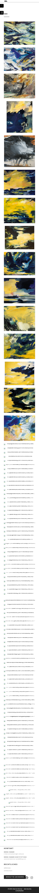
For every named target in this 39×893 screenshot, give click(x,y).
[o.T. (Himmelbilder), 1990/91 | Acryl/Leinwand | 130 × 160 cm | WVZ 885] (19, 385)
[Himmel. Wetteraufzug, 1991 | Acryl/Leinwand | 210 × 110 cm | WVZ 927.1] (19, 608)
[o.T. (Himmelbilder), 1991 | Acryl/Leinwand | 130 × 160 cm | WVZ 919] (19, 572)
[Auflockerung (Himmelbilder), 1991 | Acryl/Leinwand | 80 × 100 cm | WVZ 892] (19, 460)
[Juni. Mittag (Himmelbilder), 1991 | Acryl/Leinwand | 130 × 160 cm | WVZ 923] (19, 589)
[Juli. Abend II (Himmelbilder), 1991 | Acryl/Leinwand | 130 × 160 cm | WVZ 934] (19, 650)
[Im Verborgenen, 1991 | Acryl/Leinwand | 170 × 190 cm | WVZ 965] (19, 785)
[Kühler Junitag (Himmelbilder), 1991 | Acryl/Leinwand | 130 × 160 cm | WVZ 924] (19, 593)
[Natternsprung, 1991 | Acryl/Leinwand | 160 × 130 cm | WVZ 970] (19, 806)
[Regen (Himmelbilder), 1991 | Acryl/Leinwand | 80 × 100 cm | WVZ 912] (19, 543)
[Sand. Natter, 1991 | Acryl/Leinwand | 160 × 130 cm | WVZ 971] (19, 810)
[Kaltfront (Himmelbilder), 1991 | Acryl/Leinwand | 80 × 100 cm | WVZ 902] (19, 502)
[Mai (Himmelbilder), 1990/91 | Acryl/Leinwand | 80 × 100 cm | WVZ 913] (19, 547)
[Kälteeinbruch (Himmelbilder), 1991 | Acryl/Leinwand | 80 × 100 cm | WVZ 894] (19, 468)
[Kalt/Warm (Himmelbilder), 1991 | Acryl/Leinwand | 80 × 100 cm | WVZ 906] (19, 518)
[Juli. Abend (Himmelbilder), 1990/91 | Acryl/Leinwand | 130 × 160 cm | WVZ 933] (19, 646)
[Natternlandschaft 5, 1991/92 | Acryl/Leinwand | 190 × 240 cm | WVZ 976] (19, 831)
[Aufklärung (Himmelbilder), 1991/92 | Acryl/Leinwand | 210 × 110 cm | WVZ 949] (19, 712)
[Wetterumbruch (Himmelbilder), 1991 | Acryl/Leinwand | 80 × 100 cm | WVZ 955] (19, 737)
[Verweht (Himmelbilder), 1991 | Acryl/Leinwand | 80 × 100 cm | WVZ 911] (19, 539)
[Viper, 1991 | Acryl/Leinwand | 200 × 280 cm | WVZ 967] (19, 794)
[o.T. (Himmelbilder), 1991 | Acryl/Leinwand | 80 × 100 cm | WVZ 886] (19, 412)
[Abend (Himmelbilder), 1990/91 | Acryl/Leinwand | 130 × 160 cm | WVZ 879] (19, 223)
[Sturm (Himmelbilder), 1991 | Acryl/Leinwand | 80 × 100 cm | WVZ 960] (19, 758)
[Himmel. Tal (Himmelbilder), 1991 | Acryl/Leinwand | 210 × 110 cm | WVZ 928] (19, 625)
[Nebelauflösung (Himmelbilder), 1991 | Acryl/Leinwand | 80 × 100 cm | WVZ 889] (19, 448)
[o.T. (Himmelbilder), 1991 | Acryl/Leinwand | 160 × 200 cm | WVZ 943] (19, 687)
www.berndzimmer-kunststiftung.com (15, 859)
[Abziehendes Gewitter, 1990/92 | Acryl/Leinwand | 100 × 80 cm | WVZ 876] (19, 132)
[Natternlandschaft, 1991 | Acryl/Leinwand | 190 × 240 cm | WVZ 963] (19, 777)
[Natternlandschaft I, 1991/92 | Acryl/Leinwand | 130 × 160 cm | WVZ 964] (19, 781)
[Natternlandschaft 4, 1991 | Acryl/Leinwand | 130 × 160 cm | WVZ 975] (19, 827)
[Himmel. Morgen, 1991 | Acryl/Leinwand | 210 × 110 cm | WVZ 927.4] (19, 621)
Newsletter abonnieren (15, 877)
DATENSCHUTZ (8, 871)
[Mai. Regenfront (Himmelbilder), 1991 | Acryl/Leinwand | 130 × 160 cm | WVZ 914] (19, 551)
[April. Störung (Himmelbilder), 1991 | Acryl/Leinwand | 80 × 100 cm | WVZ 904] (19, 510)
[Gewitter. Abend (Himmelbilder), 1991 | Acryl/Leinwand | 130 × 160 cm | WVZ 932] (19, 641)
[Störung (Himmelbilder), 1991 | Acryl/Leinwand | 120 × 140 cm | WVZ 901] (19, 497)
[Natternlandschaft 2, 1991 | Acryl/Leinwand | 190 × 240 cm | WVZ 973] (19, 819)
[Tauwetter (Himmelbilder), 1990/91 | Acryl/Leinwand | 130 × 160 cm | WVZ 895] (19, 473)
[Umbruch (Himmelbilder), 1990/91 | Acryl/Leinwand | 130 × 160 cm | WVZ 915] (19, 556)
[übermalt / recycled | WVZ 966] (19, 789)
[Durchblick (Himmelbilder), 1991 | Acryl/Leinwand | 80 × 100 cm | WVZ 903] (19, 506)
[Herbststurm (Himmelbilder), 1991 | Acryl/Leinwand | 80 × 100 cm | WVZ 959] (19, 754)
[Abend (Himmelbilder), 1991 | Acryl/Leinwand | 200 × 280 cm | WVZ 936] (19, 658)
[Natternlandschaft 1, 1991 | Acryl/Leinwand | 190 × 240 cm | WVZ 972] (19, 814)
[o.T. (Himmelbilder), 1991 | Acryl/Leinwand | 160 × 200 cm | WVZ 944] (19, 691)
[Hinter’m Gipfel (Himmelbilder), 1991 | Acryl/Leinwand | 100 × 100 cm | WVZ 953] (19, 729)
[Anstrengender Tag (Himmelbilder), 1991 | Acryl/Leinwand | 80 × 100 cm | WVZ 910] (19, 535)
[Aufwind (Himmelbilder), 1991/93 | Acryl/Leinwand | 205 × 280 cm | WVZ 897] (19, 481)
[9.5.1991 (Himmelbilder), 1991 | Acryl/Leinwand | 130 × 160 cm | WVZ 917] (19, 564)
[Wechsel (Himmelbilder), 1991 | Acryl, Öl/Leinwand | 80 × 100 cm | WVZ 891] (19, 456)
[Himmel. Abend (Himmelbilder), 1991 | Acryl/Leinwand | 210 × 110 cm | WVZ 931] (19, 637)
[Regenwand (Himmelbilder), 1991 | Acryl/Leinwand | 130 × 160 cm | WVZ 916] (19, 560)
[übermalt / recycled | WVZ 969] (19, 802)
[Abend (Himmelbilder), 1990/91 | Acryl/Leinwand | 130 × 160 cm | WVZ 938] (19, 666)
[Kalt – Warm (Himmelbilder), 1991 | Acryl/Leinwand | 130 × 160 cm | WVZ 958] (19, 749)
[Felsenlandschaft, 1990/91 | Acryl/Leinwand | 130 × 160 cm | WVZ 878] (19, 195)
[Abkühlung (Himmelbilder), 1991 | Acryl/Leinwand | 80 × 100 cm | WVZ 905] (19, 514)
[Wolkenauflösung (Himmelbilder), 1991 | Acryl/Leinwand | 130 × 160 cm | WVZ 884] (19, 358)
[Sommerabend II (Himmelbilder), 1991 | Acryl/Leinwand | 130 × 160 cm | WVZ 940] (19, 675)
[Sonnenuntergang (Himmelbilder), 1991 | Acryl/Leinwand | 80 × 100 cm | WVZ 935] (19, 654)
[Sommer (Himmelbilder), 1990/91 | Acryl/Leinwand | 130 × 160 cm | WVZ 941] (19, 679)
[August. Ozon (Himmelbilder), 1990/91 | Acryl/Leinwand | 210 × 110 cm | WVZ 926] (19, 604)
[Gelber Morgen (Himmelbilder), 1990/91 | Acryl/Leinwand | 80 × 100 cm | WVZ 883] (19, 330)
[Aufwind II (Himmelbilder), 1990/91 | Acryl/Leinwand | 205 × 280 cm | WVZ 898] (19, 485)
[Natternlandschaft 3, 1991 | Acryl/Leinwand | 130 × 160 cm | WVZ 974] (19, 823)
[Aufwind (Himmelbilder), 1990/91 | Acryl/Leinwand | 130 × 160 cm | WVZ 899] (19, 489)
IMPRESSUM (7, 868)
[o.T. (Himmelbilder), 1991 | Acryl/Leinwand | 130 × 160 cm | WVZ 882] (19, 303)
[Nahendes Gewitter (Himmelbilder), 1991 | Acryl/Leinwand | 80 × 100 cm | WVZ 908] (19, 527)
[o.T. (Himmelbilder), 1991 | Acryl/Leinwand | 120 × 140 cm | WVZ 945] (19, 695)
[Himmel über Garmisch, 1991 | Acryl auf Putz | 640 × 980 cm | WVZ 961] (19, 765)
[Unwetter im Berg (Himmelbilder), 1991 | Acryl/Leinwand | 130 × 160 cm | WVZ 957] (19, 745)
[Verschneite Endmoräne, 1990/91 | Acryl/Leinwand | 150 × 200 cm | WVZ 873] (19, 44)
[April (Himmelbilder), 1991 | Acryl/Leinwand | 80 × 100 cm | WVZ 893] (19, 464)
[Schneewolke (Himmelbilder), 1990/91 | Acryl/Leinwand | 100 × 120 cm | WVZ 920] (19, 576)
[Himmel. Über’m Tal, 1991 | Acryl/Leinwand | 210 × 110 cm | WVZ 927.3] (19, 616)
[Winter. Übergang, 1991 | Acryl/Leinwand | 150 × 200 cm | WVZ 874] (19, 70)
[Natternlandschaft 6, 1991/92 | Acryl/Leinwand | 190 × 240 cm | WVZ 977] (19, 835)
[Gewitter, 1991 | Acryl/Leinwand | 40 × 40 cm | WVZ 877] (19, 166)
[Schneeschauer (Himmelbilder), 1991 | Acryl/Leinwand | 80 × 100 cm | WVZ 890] (19, 452)
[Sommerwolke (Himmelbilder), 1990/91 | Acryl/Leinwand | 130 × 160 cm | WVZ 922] (19, 585)
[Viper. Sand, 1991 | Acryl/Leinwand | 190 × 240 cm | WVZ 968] (19, 798)
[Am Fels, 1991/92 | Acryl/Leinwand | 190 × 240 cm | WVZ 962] (19, 773)
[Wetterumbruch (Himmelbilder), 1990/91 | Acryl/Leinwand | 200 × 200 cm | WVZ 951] (19, 720)
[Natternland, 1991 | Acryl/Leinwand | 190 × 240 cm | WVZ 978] (19, 839)
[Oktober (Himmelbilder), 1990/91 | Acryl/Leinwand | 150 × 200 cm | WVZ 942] (19, 683)
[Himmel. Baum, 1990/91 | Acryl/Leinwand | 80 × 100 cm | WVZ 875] (19, 98)
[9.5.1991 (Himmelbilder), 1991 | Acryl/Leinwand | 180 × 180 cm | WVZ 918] (19, 568)
